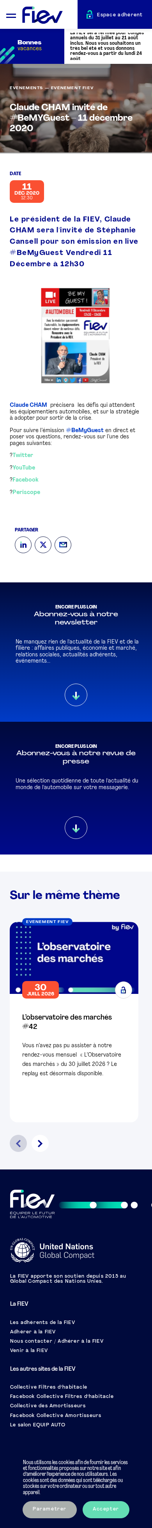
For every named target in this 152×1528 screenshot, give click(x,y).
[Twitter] (43, 544)
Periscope (26, 493)
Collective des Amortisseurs (48, 1406)
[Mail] (63, 544)
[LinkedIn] (23, 544)
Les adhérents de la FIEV (42, 1323)
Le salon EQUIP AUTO (37, 1425)
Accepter (106, 1509)
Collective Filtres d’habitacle (48, 1387)
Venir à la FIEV (29, 1351)
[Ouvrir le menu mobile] (11, 14)
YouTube (23, 468)
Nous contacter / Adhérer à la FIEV (57, 1341)
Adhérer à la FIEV (33, 1332)
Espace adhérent (120, 15)
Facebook (25, 480)
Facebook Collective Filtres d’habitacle (62, 1396)
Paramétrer (50, 1509)
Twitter (22, 456)
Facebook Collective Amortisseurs (55, 1416)
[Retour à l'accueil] (50, 16)
